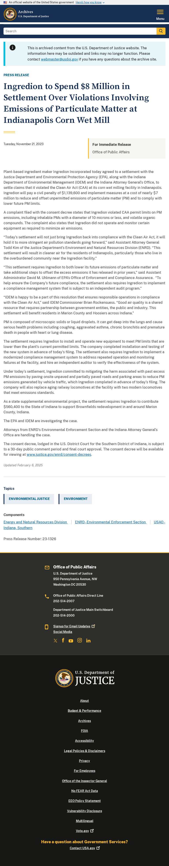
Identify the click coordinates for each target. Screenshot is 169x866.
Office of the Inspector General (84, 781)
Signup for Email (71, 626)
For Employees (84, 771)
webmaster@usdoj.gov (59, 59)
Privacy (84, 761)
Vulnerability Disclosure (84, 811)
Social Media (62, 632)
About (84, 701)
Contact (82, 848)
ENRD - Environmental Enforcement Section (111, 522)
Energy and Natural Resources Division (36, 522)
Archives (84, 721)
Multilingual (84, 821)
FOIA (84, 731)
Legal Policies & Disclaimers (84, 751)
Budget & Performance (84, 710)
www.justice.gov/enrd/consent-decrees (59, 454)
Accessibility (84, 741)
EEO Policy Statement (84, 801)
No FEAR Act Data (84, 791)
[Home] (27, 19)
